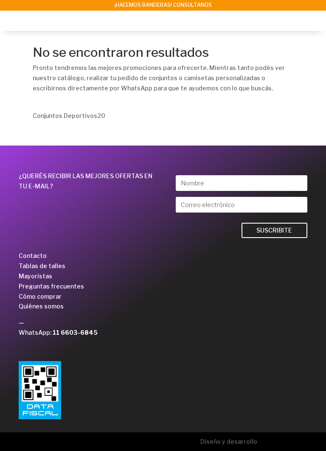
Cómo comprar (40, 296)
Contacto (33, 255)
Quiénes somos (41, 306)
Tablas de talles (42, 265)
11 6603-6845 (75, 332)
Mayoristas (35, 276)
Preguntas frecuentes (51, 286)
